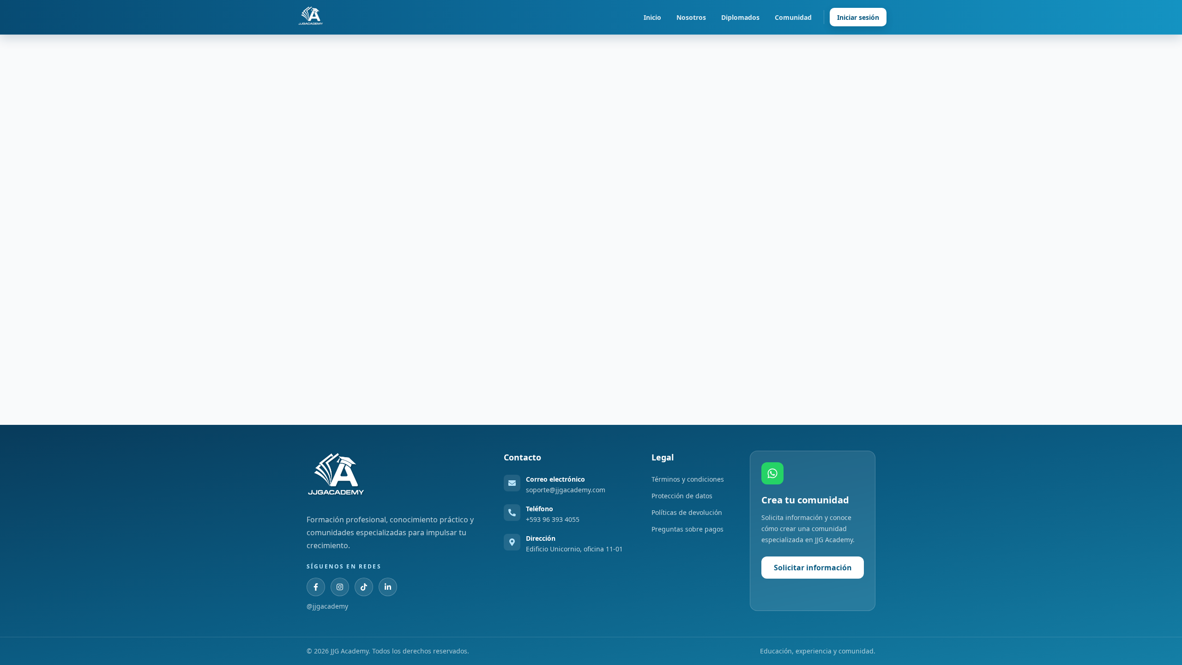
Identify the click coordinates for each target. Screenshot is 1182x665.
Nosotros (691, 17)
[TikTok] (364, 587)
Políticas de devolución (686, 512)
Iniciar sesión (858, 17)
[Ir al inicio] (311, 17)
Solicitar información (813, 567)
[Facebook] (316, 587)
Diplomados (740, 17)
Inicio (652, 17)
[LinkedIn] (388, 587)
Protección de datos (681, 495)
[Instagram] (340, 587)
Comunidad (793, 17)
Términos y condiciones (687, 479)
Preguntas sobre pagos (687, 529)
